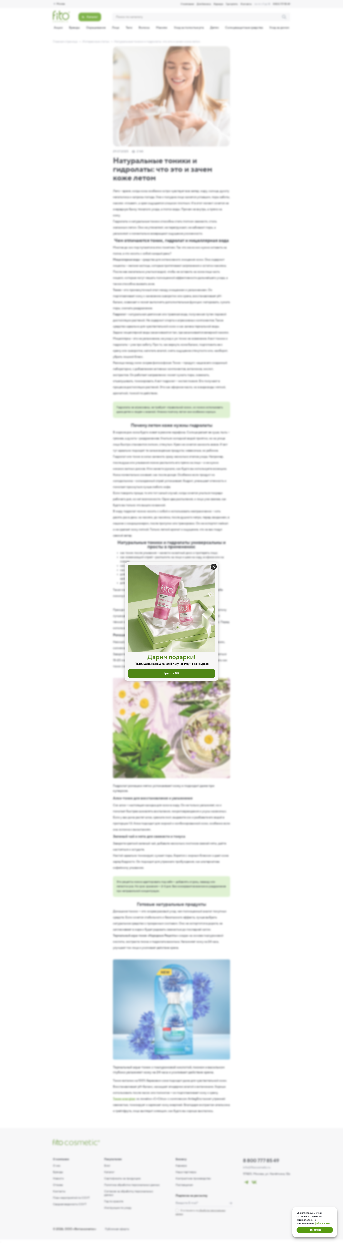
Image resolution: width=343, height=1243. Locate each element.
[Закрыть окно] (214, 567)
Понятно (315, 1230)
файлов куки (322, 1223)
